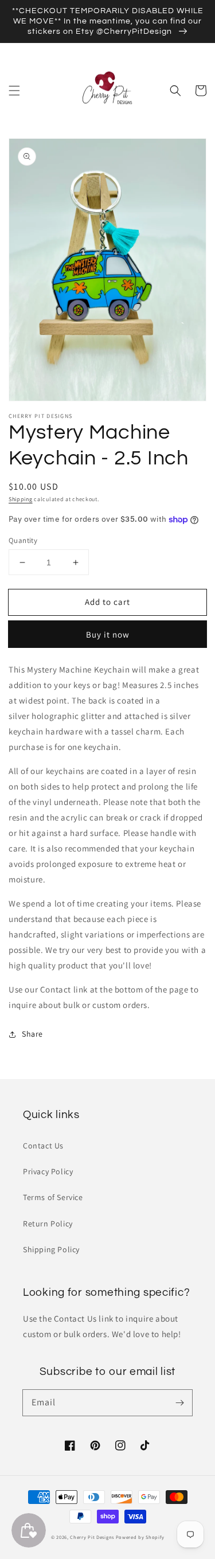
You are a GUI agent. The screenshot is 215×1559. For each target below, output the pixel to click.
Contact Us (43, 1145)
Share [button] (32, 1034)
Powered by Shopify (140, 1537)
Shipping (21, 499)
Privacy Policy (48, 1171)
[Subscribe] (179, 1402)
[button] (14, 90)
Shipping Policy (51, 1249)
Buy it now (108, 634)
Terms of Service (53, 1197)
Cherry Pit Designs (92, 1537)
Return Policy (48, 1223)
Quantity (23, 540)
